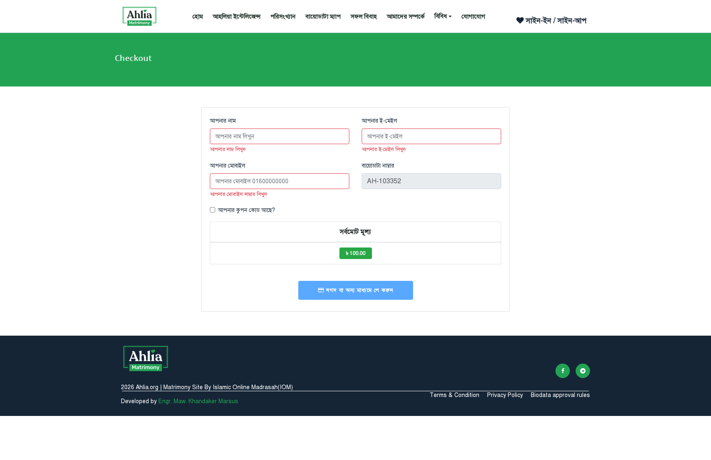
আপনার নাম (223, 120)
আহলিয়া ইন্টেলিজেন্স (236, 16)
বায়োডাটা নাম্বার (378, 165)
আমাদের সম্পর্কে (406, 16)
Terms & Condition (454, 395)
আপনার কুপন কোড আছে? (246, 210)
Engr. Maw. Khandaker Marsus (198, 401)
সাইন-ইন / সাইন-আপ (555, 20)
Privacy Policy (505, 395)
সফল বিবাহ (364, 16)
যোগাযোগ (473, 16)
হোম (198, 16)
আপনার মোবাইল (227, 165)
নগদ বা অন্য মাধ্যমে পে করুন (358, 290)
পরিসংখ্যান (282, 16)
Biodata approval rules (560, 395)
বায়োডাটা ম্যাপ (323, 16)
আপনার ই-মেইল (379, 120)
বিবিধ (440, 16)
